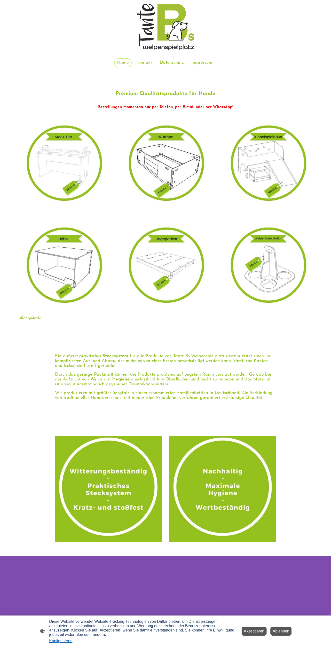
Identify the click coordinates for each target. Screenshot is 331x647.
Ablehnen (281, 631)
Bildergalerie (29, 318)
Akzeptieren (254, 631)
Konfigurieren (60, 641)
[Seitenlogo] (165, 27)
